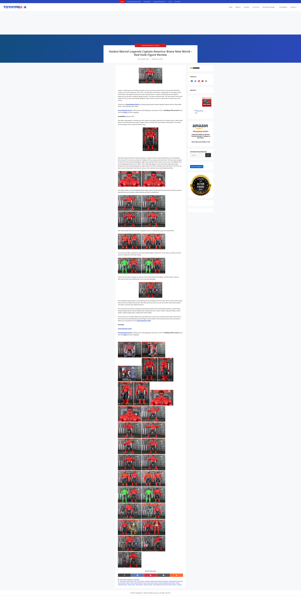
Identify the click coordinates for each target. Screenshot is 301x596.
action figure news (132, 581)
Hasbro (128, 583)
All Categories (283, 7)
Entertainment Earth (132, 104)
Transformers (147, 1)
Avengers (147, 581)
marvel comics (131, 584)
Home (230, 7)
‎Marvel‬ (145, 583)
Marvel (122, 1)
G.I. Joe (170, 1)
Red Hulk (168, 584)
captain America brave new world (159, 581)
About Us (238, 7)
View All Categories (196, 166)
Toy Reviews (255, 7)
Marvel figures (139, 584)
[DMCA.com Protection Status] (194, 68)
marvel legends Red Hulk (159, 584)
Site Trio (156, 593)
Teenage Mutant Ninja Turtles (134, 1)
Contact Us (293, 7)
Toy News (246, 7)
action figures (140, 581)
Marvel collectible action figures (167, 583)
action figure (123, 581)
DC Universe (178, 1)
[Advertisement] (150, 23)
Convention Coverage (268, 7)
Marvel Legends (149, 45)
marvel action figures (152, 583)
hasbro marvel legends (136, 583)
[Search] (208, 155)
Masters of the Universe (159, 1)
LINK (125, 112)
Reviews (174, 584)
